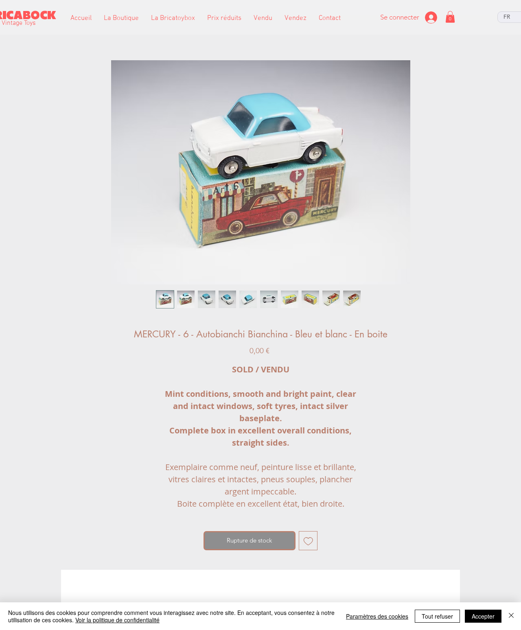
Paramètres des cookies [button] (377, 616)
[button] (121, 18)
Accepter (483, 616)
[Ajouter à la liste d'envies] (308, 540)
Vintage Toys (19, 23)
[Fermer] (511, 616)
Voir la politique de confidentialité (117, 620)
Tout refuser (437, 616)
